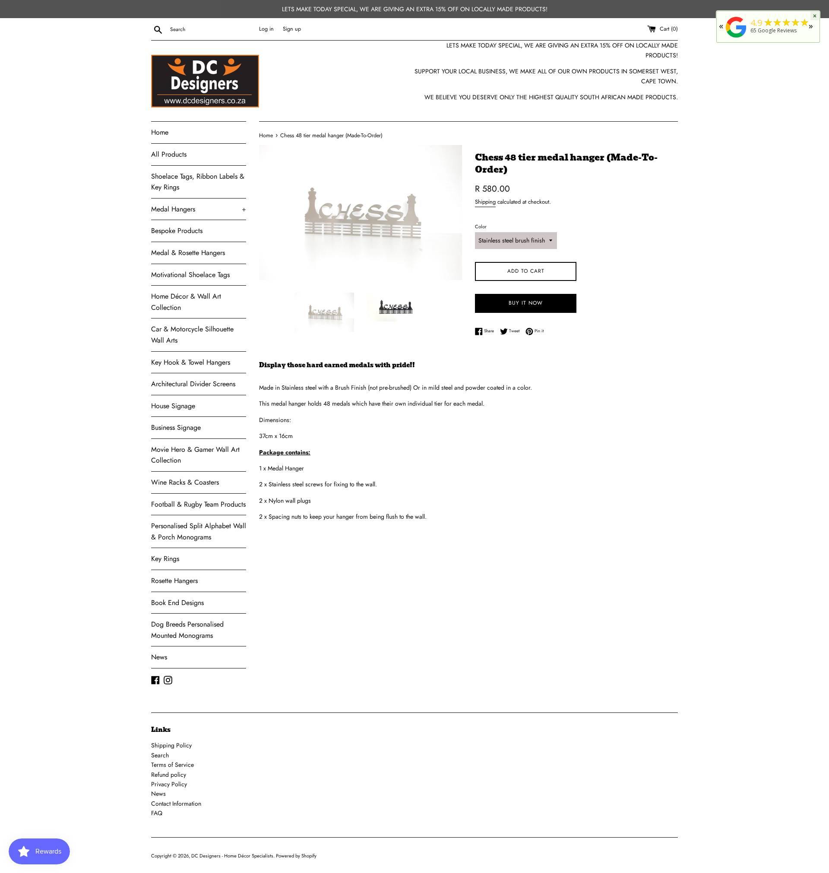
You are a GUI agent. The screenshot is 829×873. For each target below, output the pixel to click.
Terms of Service (172, 764)
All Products (169, 154)
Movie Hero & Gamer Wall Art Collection (195, 455)
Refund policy (168, 774)
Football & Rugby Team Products (198, 504)
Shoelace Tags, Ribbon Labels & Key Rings (197, 181)
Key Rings (165, 559)
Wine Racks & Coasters (185, 482)
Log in (266, 29)
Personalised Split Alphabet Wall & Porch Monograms (198, 531)
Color (481, 226)
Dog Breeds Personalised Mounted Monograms (187, 629)
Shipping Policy (171, 745)
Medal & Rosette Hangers (188, 253)
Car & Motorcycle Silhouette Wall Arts (192, 334)
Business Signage (176, 427)
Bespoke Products (177, 231)
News (159, 657)
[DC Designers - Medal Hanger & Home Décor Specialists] (736, 38)
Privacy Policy (169, 784)
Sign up (292, 29)
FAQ (156, 813)
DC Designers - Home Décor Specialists (232, 855)
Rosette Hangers (174, 581)
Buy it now (526, 303)
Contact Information (176, 803)
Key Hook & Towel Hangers (190, 362)
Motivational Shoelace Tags (190, 275)
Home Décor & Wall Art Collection (186, 301)
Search (160, 755)
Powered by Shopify (296, 855)
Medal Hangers (198, 209)
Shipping (485, 202)
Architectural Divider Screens (193, 384)
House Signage (173, 406)
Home (159, 132)
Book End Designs (177, 603)
